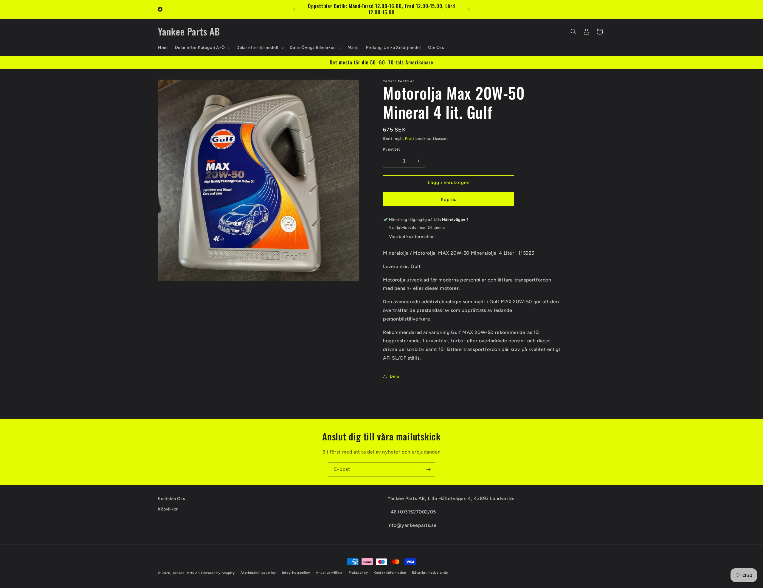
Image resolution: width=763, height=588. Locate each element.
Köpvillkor (168, 509)
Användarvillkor (329, 573)
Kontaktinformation (390, 573)
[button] (202, 47)
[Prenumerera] (428, 469)
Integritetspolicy (296, 573)
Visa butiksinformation (412, 236)
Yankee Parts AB (186, 573)
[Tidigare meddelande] (294, 9)
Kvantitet (391, 149)
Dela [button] (394, 376)
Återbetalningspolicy (258, 573)
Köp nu (449, 199)
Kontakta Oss (171, 498)
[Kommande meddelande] (468, 9)
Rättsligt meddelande (430, 573)
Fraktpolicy (358, 573)
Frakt (410, 139)
